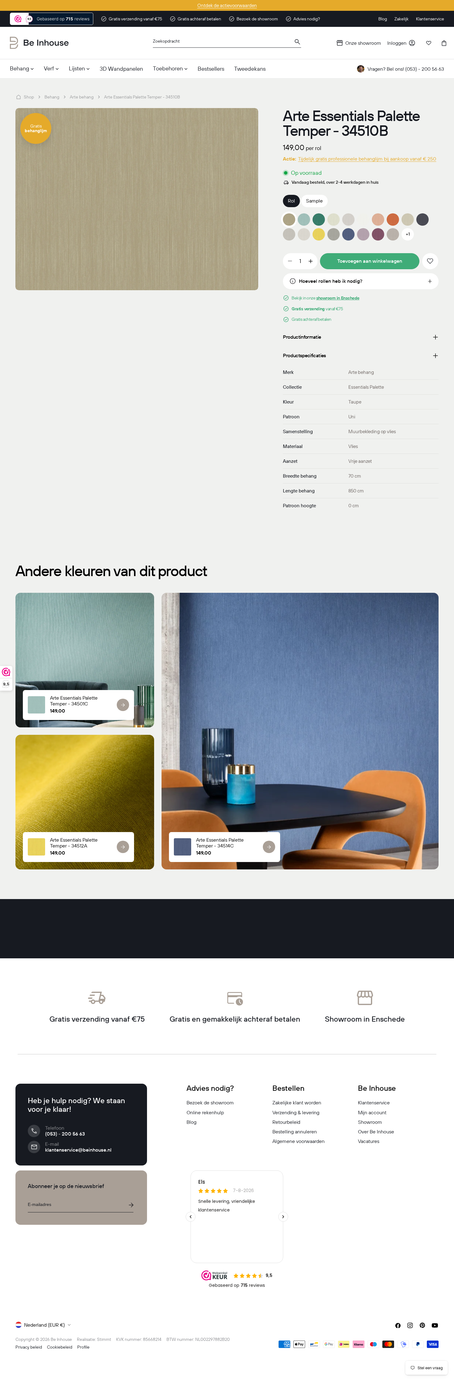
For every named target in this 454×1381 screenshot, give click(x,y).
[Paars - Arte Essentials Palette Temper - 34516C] (378, 234)
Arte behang (82, 97)
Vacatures (368, 1141)
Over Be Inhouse (376, 1131)
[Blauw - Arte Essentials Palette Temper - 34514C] (348, 234)
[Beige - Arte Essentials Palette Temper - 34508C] (407, 219)
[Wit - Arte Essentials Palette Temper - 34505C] (363, 219)
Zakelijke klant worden (296, 1102)
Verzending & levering (295, 1112)
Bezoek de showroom (210, 1102)
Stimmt (104, 1339)
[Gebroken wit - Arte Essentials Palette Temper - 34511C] (304, 234)
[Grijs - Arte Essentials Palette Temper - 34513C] (333, 234)
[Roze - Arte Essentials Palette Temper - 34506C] (378, 219)
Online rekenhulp (205, 1112)
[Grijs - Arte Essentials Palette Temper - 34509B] (422, 219)
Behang (51, 97)
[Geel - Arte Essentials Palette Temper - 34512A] (319, 234)
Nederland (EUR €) (44, 1325)
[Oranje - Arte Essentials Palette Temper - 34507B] (393, 219)
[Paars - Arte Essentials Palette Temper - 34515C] (363, 234)
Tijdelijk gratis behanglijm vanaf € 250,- (227, 5)
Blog (191, 1122)
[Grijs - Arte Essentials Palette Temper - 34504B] (348, 219)
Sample (314, 201)
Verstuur (131, 1205)
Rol (291, 201)
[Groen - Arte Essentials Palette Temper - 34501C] (304, 219)
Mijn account (372, 1112)
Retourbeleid (286, 1122)
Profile (83, 1347)
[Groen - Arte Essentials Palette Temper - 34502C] (319, 219)
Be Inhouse (61, 1339)
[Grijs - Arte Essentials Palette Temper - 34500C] (289, 234)
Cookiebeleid (59, 1347)
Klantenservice (374, 1102)
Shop (29, 97)
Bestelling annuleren (294, 1131)
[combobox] (227, 43)
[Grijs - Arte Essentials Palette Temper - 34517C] (393, 234)
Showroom (370, 1122)
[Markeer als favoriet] (430, 261)
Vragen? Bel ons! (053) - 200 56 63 (406, 68)
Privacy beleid (28, 1347)
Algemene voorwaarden (298, 1141)
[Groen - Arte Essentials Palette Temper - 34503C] (333, 219)
